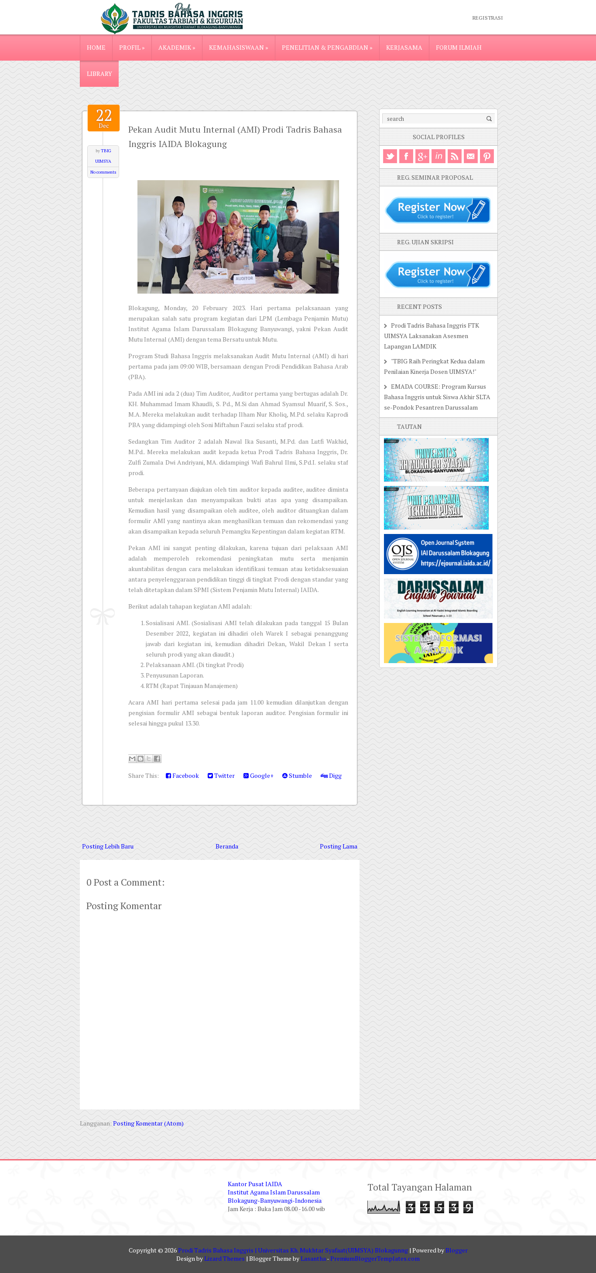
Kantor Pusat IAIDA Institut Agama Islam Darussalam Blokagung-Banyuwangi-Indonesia (275, 1192)
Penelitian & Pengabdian (327, 47)
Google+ (261, 775)
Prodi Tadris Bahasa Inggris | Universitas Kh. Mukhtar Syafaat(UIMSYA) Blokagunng (293, 1250)
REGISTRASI (488, 17)
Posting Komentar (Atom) (148, 1123)
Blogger (456, 1250)
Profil (132, 47)
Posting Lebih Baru (108, 846)
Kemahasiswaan (238, 47)
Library (99, 73)
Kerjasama (404, 47)
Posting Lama (338, 846)
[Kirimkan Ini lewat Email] (132, 758)
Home (96, 47)
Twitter (224, 775)
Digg (335, 775)
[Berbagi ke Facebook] (157, 758)
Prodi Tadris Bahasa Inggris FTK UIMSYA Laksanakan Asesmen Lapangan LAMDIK (431, 335)
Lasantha (313, 1258)
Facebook (185, 775)
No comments (103, 172)
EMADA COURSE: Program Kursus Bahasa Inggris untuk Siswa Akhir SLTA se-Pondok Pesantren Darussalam (437, 396)
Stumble (300, 775)
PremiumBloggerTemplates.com (375, 1258)
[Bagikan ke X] (148, 758)
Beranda (227, 846)
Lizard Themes (224, 1258)
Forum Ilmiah (459, 47)
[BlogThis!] (140, 758)
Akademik (176, 47)
